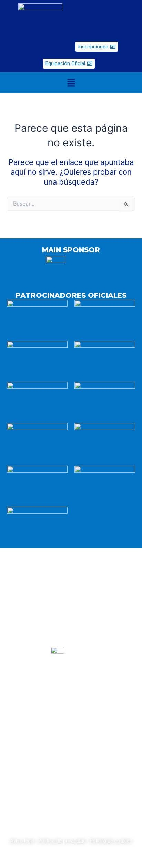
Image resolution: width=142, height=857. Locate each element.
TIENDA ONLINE (71, 781)
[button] (71, 83)
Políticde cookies (111, 841)
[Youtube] (53, 726)
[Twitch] (71, 726)
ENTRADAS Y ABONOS (71, 754)
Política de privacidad (62, 841)
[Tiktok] (88, 726)
